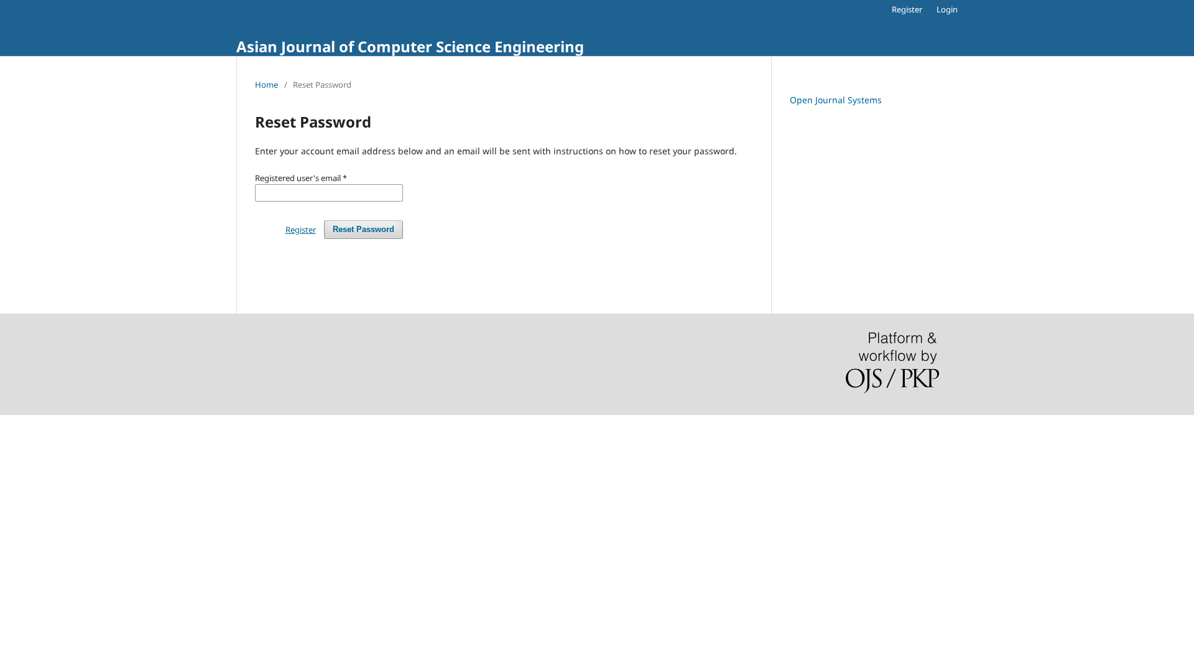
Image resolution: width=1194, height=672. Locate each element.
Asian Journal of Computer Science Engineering (410, 46)
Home (266, 84)
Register (907, 9)
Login (947, 9)
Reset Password (363, 229)
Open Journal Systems (836, 100)
